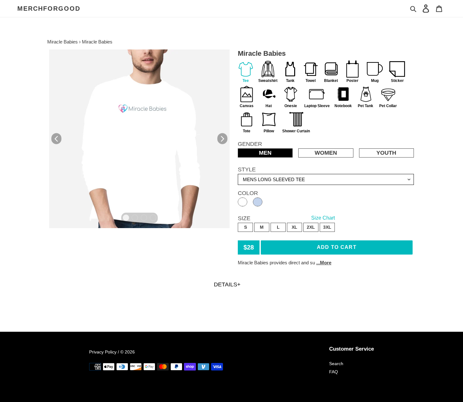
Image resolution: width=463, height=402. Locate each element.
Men (265, 153)
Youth (386, 153)
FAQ (333, 371)
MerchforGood (48, 8)
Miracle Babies (62, 41)
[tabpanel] (139, 138)
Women (326, 153)
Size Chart (323, 218)
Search (336, 363)
